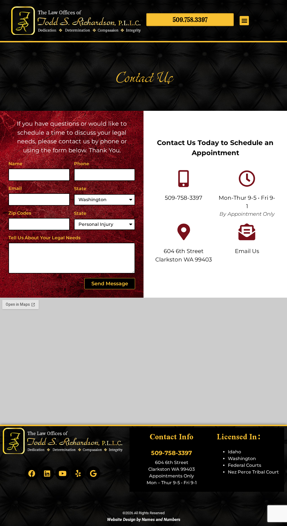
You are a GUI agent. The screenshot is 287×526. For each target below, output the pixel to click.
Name (15, 163)
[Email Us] (247, 232)
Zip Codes (19, 213)
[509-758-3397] (183, 178)
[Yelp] (78, 473)
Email (15, 188)
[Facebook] (32, 473)
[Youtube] (62, 473)
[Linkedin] (47, 473)
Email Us (247, 251)
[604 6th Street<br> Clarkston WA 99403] (183, 232)
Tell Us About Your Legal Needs (44, 237)
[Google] (93, 473)
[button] (244, 20)
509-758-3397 (183, 197)
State (80, 188)
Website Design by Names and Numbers (143, 519)
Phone (81, 163)
